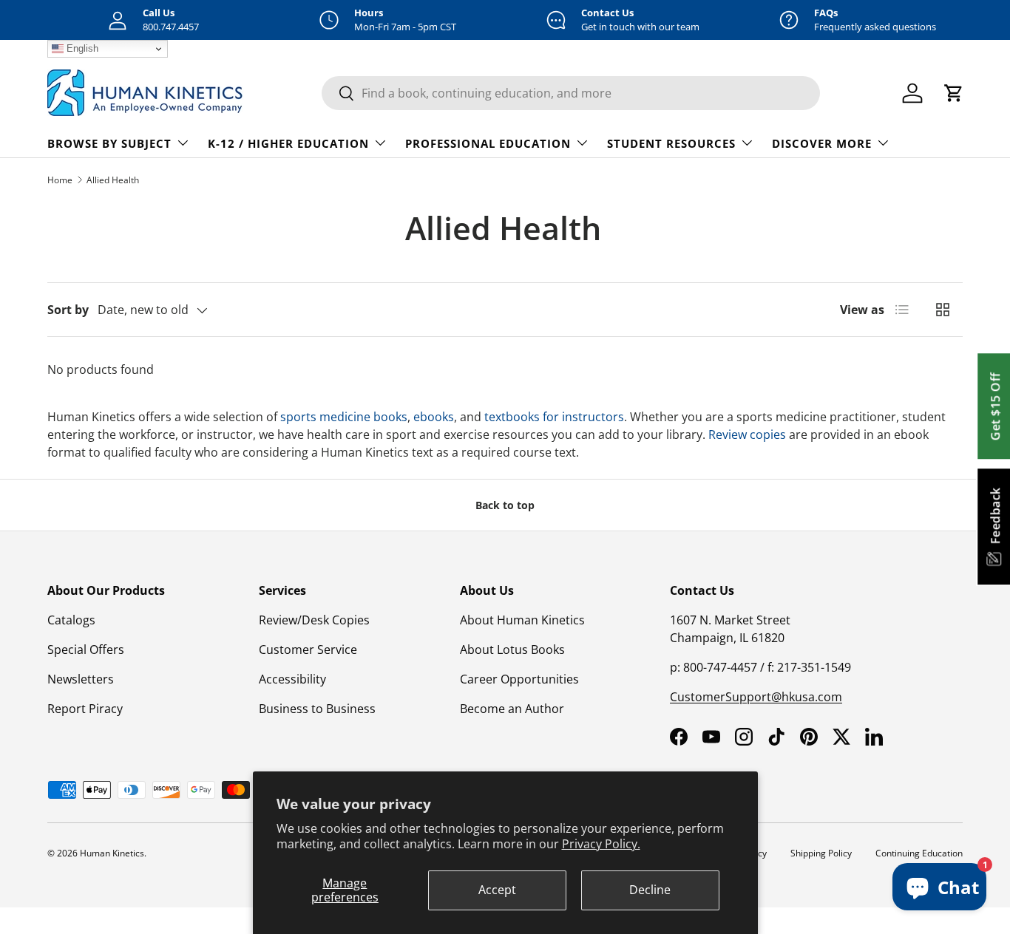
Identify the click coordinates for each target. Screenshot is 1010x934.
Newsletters (80, 679)
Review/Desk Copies (314, 620)
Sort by (68, 309)
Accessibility (292, 679)
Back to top (505, 505)
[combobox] (571, 93)
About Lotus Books (512, 649)
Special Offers (85, 649)
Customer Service (308, 649)
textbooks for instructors (552, 417)
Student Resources (671, 143)
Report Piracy (85, 708)
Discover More (822, 143)
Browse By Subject (109, 143)
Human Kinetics (112, 853)
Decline (650, 890)
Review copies (747, 434)
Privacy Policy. (601, 844)
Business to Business (317, 708)
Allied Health (113, 180)
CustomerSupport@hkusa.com (756, 697)
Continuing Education (919, 853)
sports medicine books (343, 417)
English (81, 48)
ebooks (433, 417)
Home (59, 180)
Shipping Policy (821, 853)
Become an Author (512, 708)
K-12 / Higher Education (288, 143)
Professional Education (488, 143)
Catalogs (71, 620)
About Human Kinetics (522, 620)
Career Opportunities (519, 679)
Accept (497, 890)
